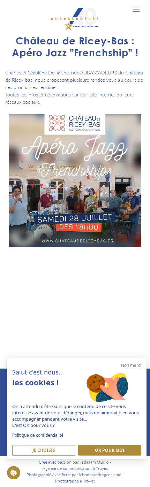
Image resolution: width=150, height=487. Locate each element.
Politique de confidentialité (37, 435)
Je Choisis (43, 450)
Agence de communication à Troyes (75, 468)
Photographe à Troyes (75, 481)
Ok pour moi (110, 450)
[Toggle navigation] (136, 9)
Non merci (131, 365)
